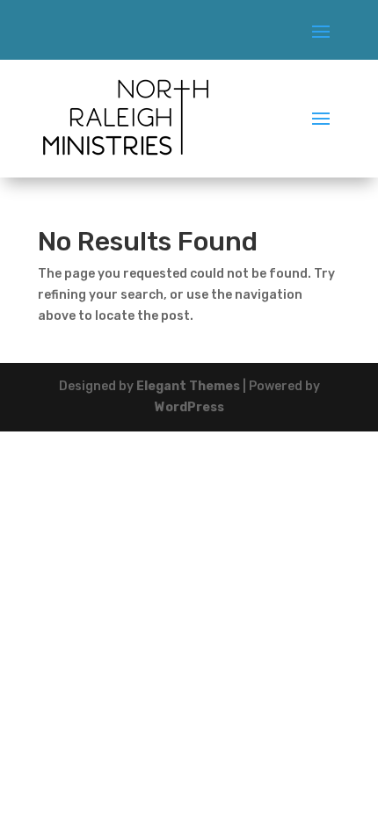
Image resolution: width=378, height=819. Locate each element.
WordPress (189, 407)
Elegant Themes (188, 386)
